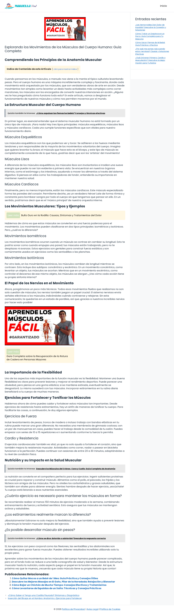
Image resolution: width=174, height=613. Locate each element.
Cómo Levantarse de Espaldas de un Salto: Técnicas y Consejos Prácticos (56, 588)
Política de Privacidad (73, 609)
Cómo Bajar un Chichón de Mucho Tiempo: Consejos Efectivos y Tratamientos (59, 585)
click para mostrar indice (65, 69)
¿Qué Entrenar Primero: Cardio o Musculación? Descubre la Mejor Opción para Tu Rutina (150, 60)
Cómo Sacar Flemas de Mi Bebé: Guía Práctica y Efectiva (150, 43)
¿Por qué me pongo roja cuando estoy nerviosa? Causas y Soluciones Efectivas (152, 51)
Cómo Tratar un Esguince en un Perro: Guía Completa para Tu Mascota (149, 36)
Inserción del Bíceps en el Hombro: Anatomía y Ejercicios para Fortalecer (45, 598)
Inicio (163, 6)
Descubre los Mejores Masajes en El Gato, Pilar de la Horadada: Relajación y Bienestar (63, 581)
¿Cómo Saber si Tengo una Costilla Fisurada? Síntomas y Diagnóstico (43, 595)
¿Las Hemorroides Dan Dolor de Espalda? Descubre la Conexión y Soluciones (150, 27)
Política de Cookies (110, 609)
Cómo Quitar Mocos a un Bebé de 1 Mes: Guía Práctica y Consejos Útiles (55, 578)
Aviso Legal (92, 609)
